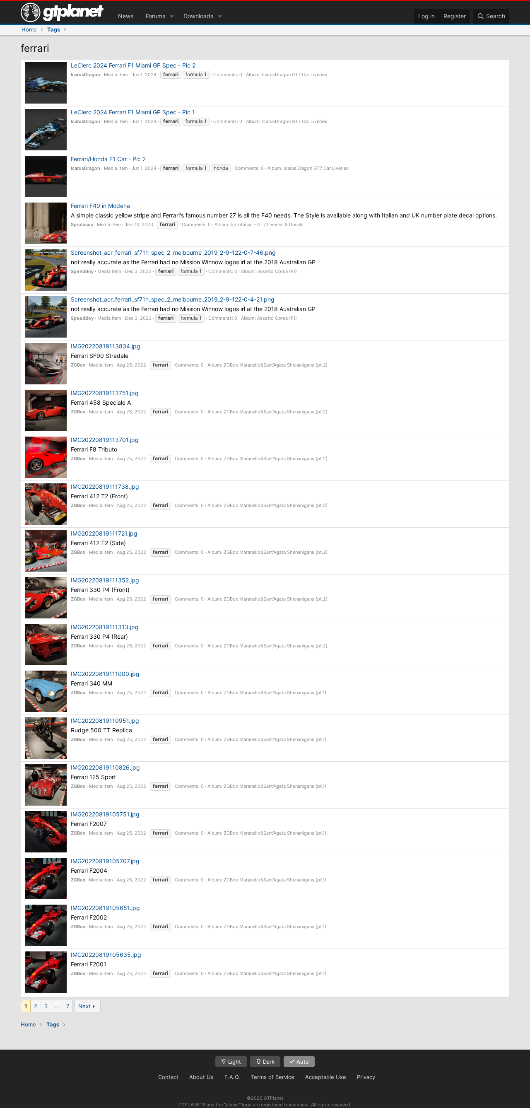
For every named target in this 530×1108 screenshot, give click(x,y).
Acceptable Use (325, 1077)
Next (84, 1006)
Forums (155, 15)
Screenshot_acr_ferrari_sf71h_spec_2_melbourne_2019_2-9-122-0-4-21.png (173, 299)
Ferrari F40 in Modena (100, 205)
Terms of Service (272, 1077)
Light (233, 1061)
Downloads (198, 15)
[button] (171, 16)
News (125, 15)
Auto (302, 1061)
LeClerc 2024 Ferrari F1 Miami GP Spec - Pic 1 (133, 112)
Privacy (366, 1077)
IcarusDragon (85, 74)
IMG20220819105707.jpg (105, 860)
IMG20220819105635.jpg (106, 954)
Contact (168, 1077)
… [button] (57, 1006)
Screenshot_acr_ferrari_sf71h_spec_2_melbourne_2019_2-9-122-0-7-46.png (173, 252)
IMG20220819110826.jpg (105, 767)
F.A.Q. (232, 1077)
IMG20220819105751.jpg (105, 814)
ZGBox (78, 365)
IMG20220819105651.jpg (105, 907)
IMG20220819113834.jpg (105, 346)
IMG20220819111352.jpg (105, 580)
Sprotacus (82, 224)
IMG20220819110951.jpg (105, 720)
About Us (201, 1077)
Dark (268, 1061)
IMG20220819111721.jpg (104, 533)
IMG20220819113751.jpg (105, 392)
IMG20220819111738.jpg (105, 486)
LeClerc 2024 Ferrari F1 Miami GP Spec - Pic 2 (133, 65)
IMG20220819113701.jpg (105, 439)
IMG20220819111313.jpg (105, 626)
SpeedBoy (82, 271)
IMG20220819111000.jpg (105, 673)
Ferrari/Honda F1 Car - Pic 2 (108, 158)
